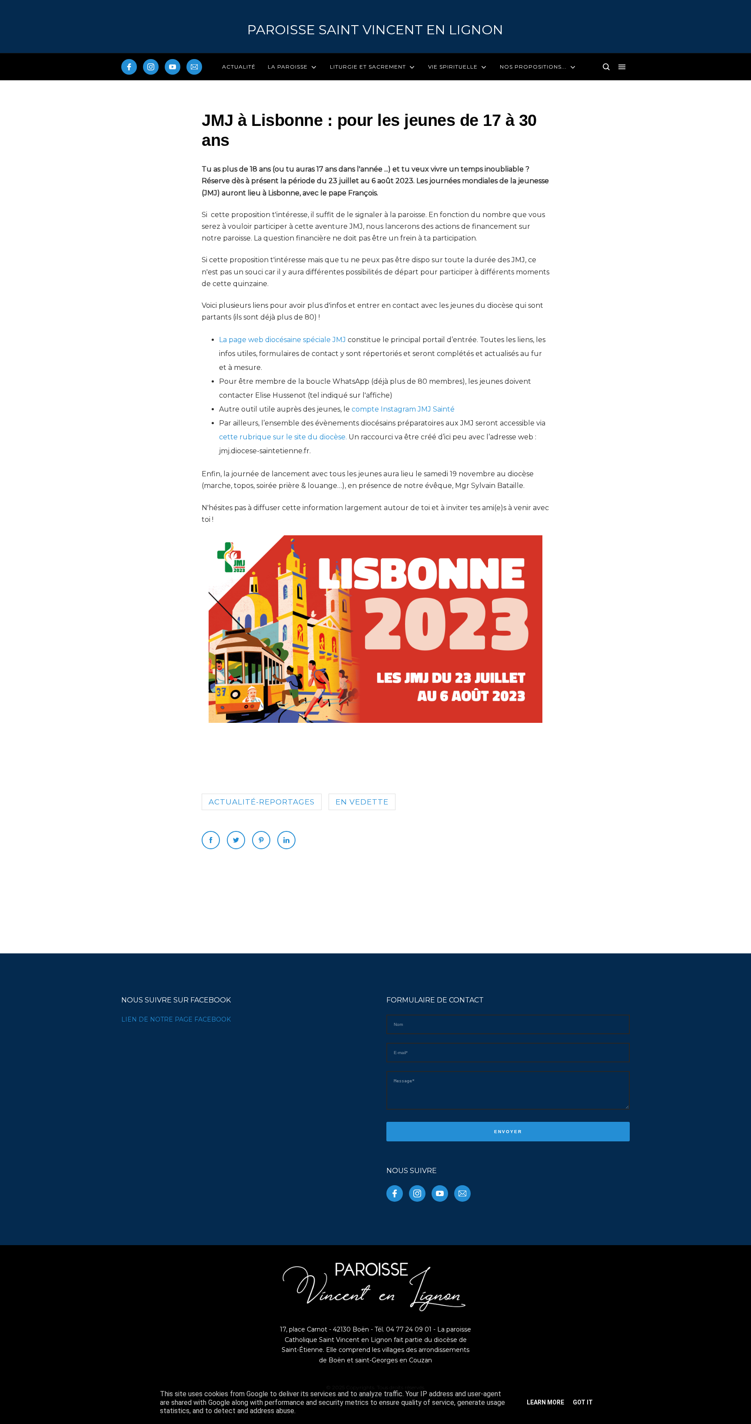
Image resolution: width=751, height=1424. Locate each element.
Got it (583, 1402)
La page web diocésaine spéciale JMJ (282, 340)
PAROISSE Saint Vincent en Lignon (375, 30)
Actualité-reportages (262, 802)
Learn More (545, 1402)
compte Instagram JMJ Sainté (403, 409)
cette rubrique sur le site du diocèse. (283, 437)
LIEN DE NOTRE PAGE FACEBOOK (176, 1019)
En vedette (362, 802)
